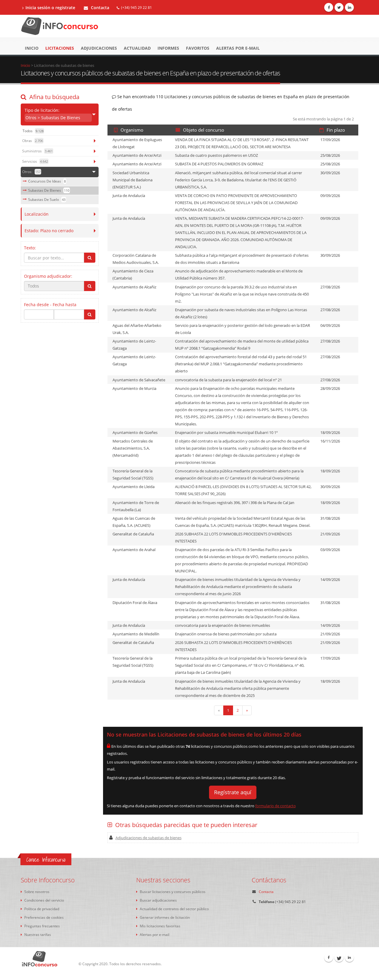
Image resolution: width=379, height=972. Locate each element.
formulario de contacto (275, 805)
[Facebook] (328, 7)
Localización (37, 214)
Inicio (31, 48)
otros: (31, 171)
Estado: (49, 230)
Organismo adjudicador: (48, 276)
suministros (37, 151)
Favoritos (197, 48)
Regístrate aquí (232, 792)
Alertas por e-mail (238, 48)
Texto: (30, 248)
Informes (168, 48)
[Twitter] (339, 7)
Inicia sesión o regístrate (50, 7)
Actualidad (137, 48)
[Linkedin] (349, 7)
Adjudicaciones (99, 48)
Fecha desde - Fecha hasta (50, 304)
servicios (35, 161)
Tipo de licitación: (52, 113)
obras (32, 140)
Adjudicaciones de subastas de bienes (148, 837)
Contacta (99, 7)
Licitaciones (59, 48)
